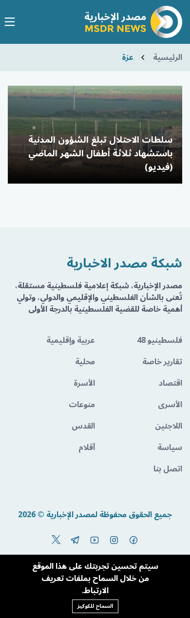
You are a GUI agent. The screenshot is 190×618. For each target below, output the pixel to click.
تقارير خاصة (162, 362)
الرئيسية (167, 57)
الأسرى (170, 405)
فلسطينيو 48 (159, 340)
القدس (83, 426)
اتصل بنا (167, 469)
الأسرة (84, 383)
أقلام (86, 447)
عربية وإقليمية (70, 340)
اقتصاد (170, 383)
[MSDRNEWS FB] (133, 540)
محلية (85, 362)
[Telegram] (75, 540)
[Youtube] (94, 540)
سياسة (169, 447)
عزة (127, 57)
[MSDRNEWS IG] (114, 540)
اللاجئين (168, 426)
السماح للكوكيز (95, 606)
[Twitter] (56, 540)
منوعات (82, 405)
